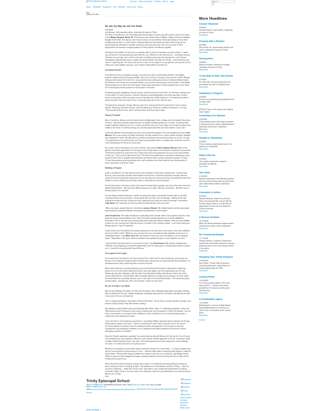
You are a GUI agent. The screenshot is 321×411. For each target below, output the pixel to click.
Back (107, 376)
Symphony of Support (211, 93)
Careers (183, 405)
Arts (114, 7)
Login (172, 1)
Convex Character (208, 23)
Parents (157, 1)
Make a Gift (184, 407)
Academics (107, 7)
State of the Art (207, 155)
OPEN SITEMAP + (93, 409)
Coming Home (206, 276)
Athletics (121, 7)
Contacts (183, 400)
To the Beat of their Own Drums (216, 75)
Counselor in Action (210, 192)
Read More (203, 35)
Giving (140, 7)
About (88, 7)
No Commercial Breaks (211, 234)
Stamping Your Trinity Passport (216, 256)
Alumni (165, 1)
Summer (133, 1)
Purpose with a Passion (211, 41)
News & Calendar (146, 1)
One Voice (204, 172)
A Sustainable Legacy (210, 299)
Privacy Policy (185, 397)
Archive (202, 320)
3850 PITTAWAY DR (94, 384)
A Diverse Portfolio (209, 217)
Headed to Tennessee (210, 137)
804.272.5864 (139, 384)
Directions (184, 402)
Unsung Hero (206, 58)
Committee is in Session (212, 115)
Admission (97, 7)
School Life (131, 7)
